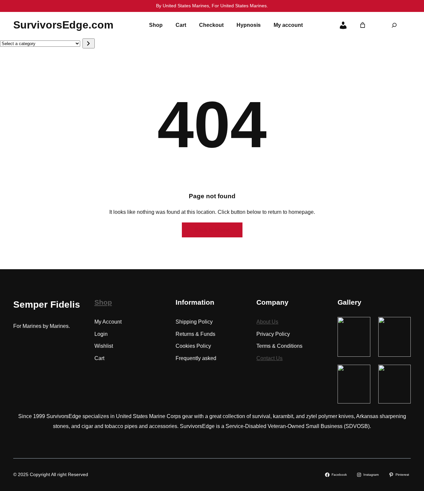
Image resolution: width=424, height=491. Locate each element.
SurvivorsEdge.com (63, 25)
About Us (267, 322)
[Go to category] (88, 43)
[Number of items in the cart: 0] (363, 25)
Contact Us (269, 358)
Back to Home (212, 230)
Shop (103, 302)
